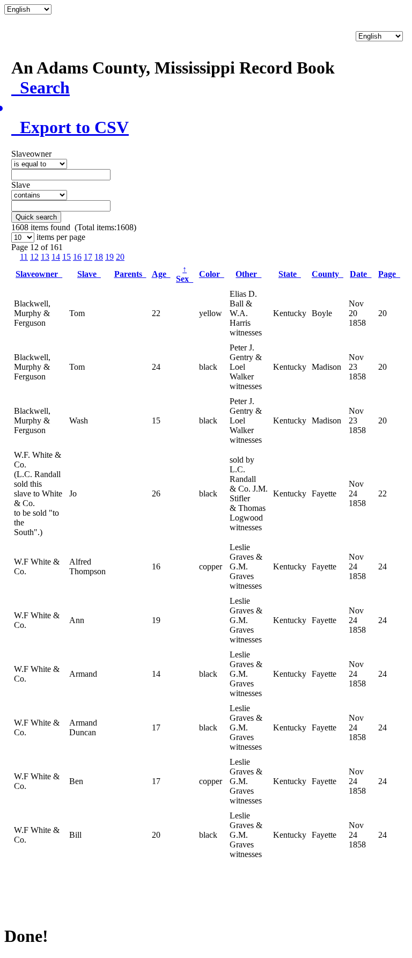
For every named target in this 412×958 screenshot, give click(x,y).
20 (120, 256)
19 (109, 256)
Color (211, 274)
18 (98, 256)
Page (389, 274)
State (289, 274)
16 (77, 256)
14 (56, 256)
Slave (89, 274)
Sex (184, 274)
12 (34, 256)
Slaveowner (39, 274)
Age (161, 274)
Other (248, 274)
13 (45, 256)
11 (24, 256)
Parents (130, 274)
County (327, 274)
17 (88, 256)
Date (360, 274)
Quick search (36, 217)
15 (66, 256)
